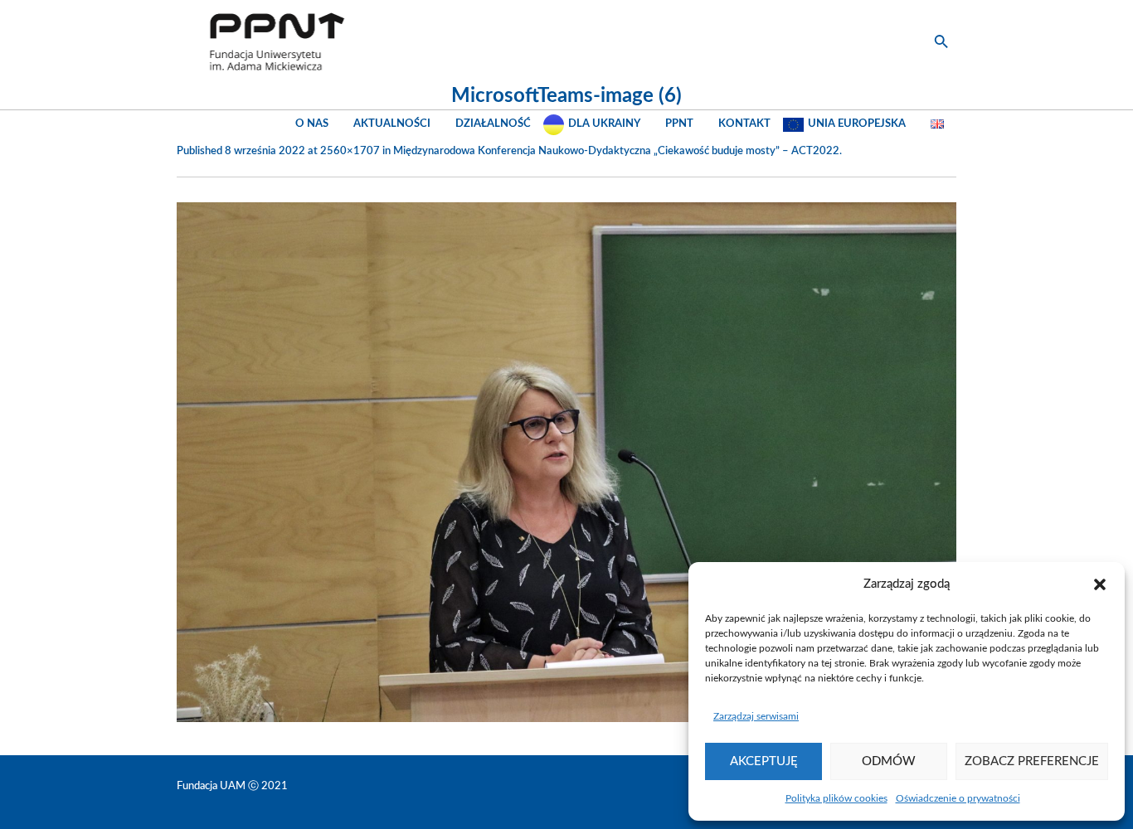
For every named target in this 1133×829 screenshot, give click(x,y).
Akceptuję (764, 761)
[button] (1100, 584)
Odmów (889, 761)
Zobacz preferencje (1032, 761)
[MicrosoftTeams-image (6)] (566, 462)
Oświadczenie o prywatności (958, 798)
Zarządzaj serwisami (756, 716)
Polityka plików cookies (836, 798)
